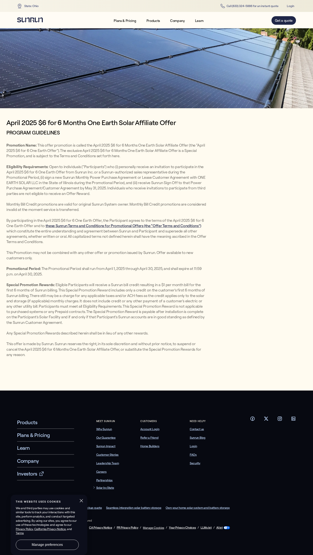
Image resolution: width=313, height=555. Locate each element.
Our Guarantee (106, 438)
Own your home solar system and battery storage (198, 508)
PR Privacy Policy (127, 527)
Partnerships (104, 480)
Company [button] (177, 21)
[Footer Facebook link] (252, 420)
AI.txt (219, 527)
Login (290, 6)
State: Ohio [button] (31, 6)
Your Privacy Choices (182, 527)
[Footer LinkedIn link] (293, 420)
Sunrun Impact (105, 446)
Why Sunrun (104, 429)
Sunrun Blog (197, 438)
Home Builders (149, 446)
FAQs (193, 455)
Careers (101, 472)
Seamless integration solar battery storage (133, 508)
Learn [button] (199, 21)
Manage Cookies (153, 527)
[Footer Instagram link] (279, 420)
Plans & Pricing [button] (125, 21)
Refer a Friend (149, 438)
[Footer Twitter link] (266, 420)
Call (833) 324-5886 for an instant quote (253, 6)
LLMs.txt (206, 527)
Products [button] (153, 21)
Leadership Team (107, 463)
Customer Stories (107, 455)
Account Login (149, 429)
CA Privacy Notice (100, 527)
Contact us (197, 429)
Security (195, 463)
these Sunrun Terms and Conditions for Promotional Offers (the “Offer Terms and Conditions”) (123, 225)
